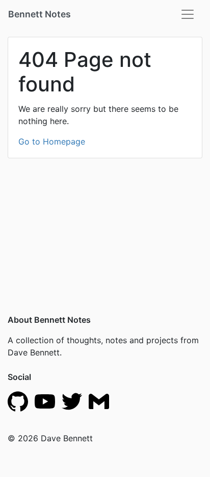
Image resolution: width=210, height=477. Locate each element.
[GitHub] (18, 400)
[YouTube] (45, 400)
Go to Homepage (51, 141)
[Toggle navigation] (187, 14)
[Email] (99, 400)
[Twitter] (72, 400)
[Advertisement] (105, 224)
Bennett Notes (39, 14)
